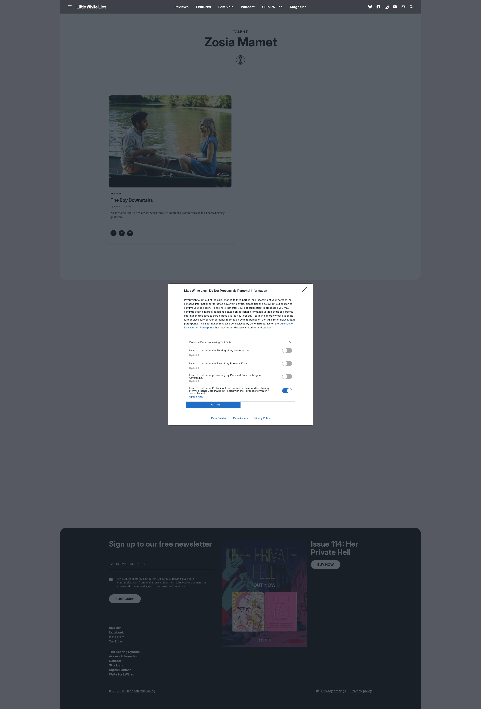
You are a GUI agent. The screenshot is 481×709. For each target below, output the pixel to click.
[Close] (305, 291)
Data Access (240, 418)
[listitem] (240, 342)
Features (203, 7)
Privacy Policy (262, 418)
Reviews (181, 7)
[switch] (287, 350)
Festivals (225, 7)
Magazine (298, 7)
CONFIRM (213, 405)
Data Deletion (219, 418)
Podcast (248, 7)
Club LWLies (272, 7)
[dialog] (240, 354)
